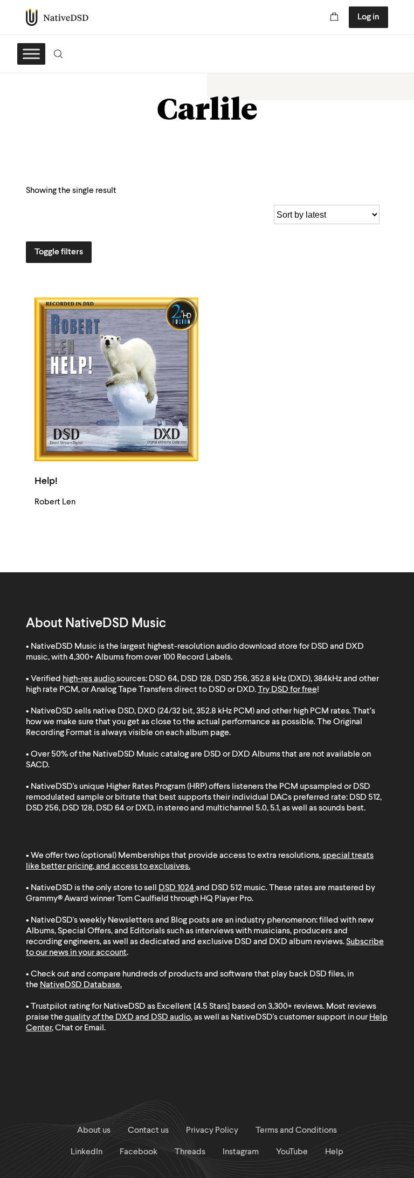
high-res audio (89, 679)
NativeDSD (57, 17)
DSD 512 (226, 888)
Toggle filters (58, 252)
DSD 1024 (176, 888)
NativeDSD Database (80, 985)
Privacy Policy (212, 1130)
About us (94, 1130)
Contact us (148, 1130)
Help (334, 1152)
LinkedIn (86, 1152)
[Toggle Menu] (31, 53)
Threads (190, 1152)
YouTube (292, 1152)
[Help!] (116, 379)
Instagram (241, 1152)
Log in (368, 17)
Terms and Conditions (296, 1130)
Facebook (138, 1152)
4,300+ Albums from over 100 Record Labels (150, 657)
